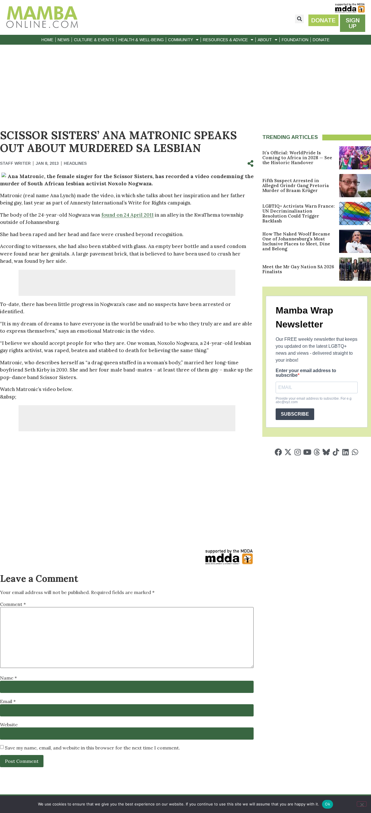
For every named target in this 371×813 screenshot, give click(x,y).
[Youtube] (307, 452)
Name (8, 678)
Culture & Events (94, 39)
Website (9, 724)
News (64, 39)
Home (47, 39)
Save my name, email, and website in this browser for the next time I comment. (92, 747)
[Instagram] (297, 452)
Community (180, 39)
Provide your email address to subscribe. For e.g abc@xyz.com (314, 400)
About (265, 39)
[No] (362, 804)
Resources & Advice (225, 39)
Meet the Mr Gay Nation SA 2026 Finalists (298, 269)
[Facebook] (278, 452)
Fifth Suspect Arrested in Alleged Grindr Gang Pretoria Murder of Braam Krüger (295, 185)
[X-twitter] (288, 452)
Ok (327, 804)
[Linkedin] (345, 452)
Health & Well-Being (141, 39)
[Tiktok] (335, 452)
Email (8, 701)
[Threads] (316, 452)
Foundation (295, 39)
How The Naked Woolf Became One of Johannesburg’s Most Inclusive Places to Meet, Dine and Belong (296, 241)
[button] (299, 19)
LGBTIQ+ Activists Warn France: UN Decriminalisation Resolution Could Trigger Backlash (298, 213)
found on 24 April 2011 (127, 215)
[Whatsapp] (355, 452)
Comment (13, 604)
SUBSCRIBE (295, 414)
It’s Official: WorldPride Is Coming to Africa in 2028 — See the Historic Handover (297, 157)
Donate (321, 39)
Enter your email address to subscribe (306, 373)
